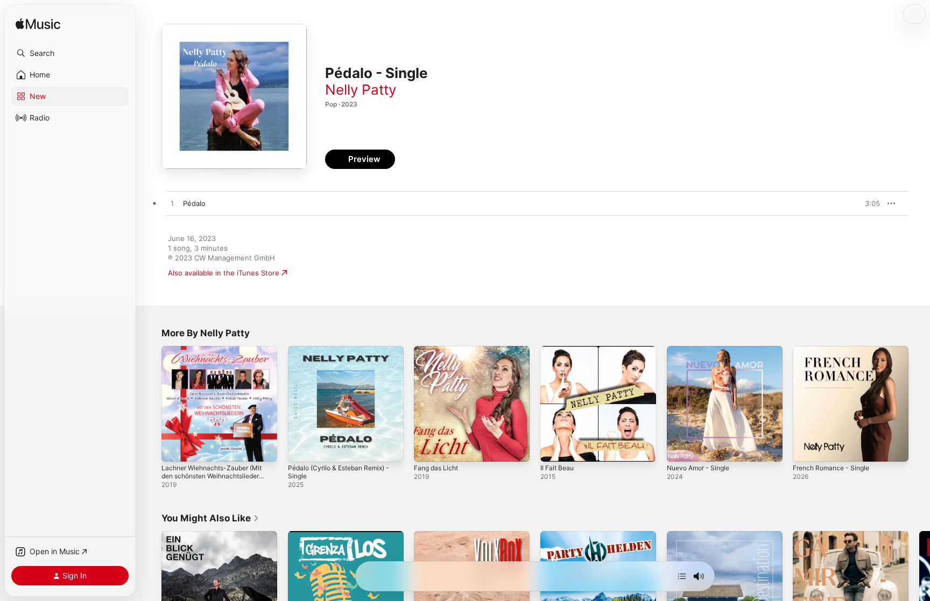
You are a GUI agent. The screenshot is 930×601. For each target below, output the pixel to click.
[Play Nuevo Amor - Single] (680, 448)
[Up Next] (681, 576)
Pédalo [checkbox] (194, 203)
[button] (70, 53)
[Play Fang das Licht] (427, 448)
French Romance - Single (835, 350)
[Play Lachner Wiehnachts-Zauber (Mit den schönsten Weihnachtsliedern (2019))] (175, 448)
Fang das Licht (438, 350)
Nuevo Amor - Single (702, 350)
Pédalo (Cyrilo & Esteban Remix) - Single (344, 354)
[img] (38, 24)
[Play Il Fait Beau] (554, 448)
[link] (210, 518)
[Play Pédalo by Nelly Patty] (172, 204)
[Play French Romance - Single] (806, 448)
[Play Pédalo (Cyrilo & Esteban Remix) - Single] (301, 448)
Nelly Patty (360, 89)
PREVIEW (868, 203)
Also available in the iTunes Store (223, 272)
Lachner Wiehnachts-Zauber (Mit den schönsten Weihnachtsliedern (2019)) (218, 359)
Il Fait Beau (558, 350)
